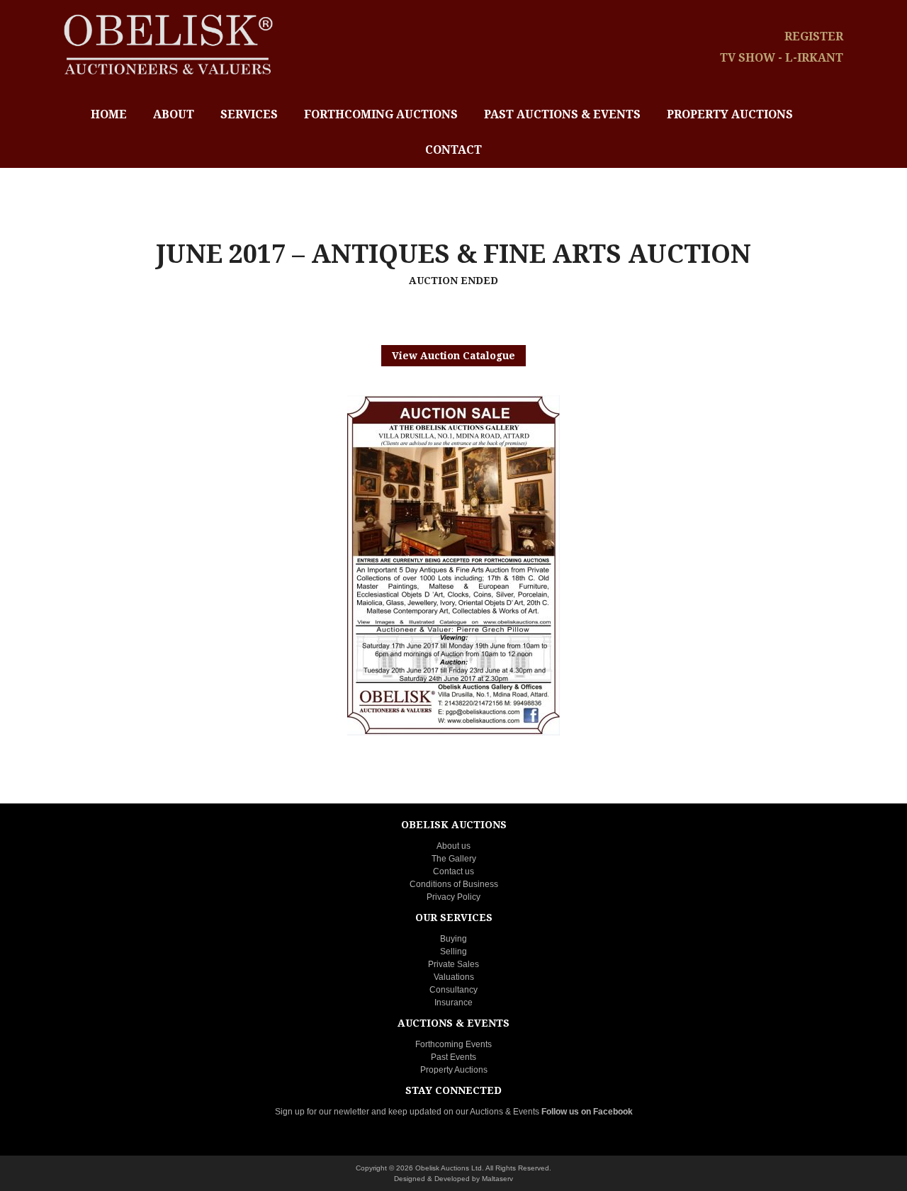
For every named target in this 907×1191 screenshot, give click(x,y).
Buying (453, 939)
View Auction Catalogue (453, 355)
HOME (109, 114)
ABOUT (173, 114)
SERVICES (249, 114)
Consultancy (453, 990)
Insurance (453, 1002)
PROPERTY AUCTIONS (730, 114)
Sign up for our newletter (322, 1112)
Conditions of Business (454, 884)
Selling (453, 951)
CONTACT (453, 150)
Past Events (453, 1057)
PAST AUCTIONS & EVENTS (562, 114)
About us (453, 846)
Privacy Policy (453, 897)
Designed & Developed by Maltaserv (453, 1178)
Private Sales (453, 964)
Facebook (613, 1112)
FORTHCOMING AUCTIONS (381, 114)
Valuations (454, 977)
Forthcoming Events (453, 1044)
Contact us (453, 871)
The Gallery (454, 859)
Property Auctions (454, 1070)
